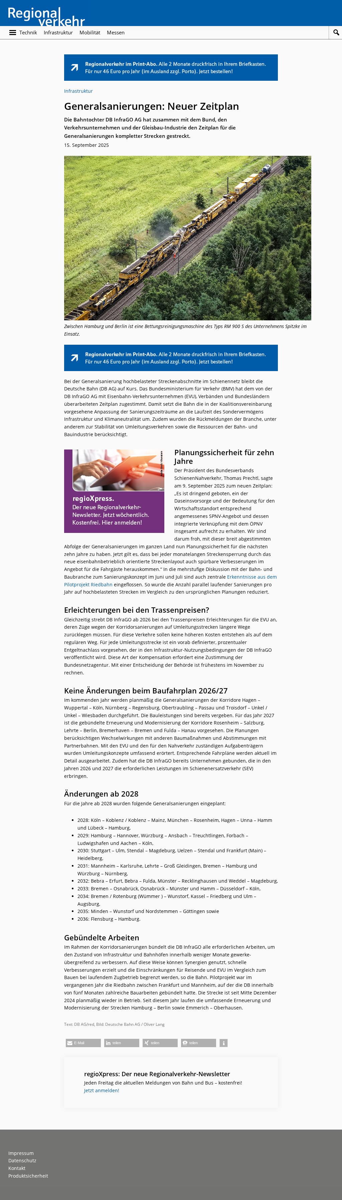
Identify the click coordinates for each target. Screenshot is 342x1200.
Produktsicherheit (28, 1176)
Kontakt (16, 1168)
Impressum (21, 1153)
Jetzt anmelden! (101, 1090)
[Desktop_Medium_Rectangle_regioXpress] (114, 453)
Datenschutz (22, 1160)
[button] (83, 1043)
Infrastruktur (78, 91)
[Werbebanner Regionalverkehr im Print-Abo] (171, 58)
